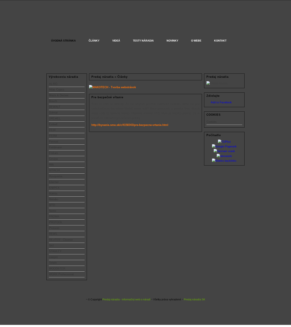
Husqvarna (55, 176)
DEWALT (54, 106)
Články (94, 40)
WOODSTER (57, 268)
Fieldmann (55, 147)
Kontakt (220, 40)
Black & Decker (58, 95)
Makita (53, 193)
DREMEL (55, 118)
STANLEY (55, 251)
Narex (52, 210)
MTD (52, 205)
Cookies (212, 121)
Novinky (172, 40)
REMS (53, 233)
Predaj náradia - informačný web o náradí (126, 299)
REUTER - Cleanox (61, 239)
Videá (116, 40)
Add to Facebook (221, 102)
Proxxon (54, 228)
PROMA (54, 216)
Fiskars (53, 153)
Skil (51, 245)
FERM (53, 135)
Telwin (53, 262)
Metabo (53, 199)
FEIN (52, 130)
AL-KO (53, 83)
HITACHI (54, 170)
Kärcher (54, 182)
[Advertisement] (67, 58)
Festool (53, 141)
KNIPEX (54, 187)
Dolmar (53, 112)
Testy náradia (143, 40)
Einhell (53, 124)
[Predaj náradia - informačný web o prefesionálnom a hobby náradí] (145, 20)
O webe (196, 40)
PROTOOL (55, 222)
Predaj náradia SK (194, 299)
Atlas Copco (56, 89)
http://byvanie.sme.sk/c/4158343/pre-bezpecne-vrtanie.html (129, 125)
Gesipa (53, 158)
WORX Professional (61, 274)
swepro (53, 257)
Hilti (51, 164)
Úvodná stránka (63, 40)
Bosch (53, 101)
